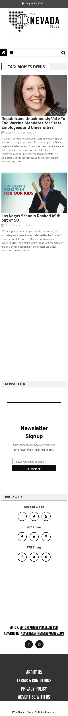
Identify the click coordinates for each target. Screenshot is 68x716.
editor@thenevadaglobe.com (39, 628)
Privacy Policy (34, 689)
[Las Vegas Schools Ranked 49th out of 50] (34, 193)
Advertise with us (34, 697)
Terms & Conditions (34, 680)
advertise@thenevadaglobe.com (42, 634)
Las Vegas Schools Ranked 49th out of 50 (31, 217)
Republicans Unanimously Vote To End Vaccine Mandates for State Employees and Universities (33, 122)
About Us (34, 672)
